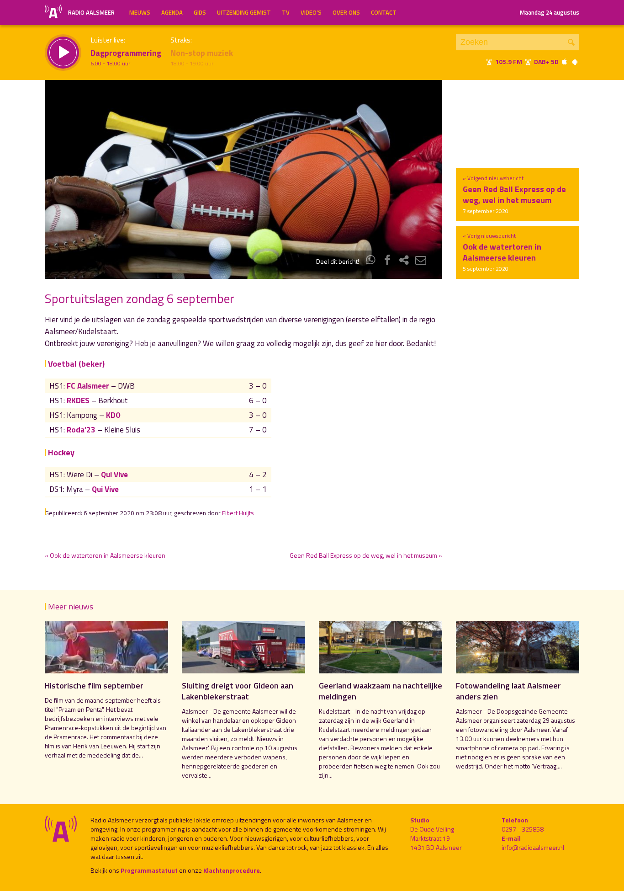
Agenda (172, 12)
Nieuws (139, 12)
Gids (200, 12)
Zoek (571, 42)
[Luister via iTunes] (564, 61)
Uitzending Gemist (244, 12)
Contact (384, 12)
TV (286, 12)
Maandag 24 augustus (549, 12)
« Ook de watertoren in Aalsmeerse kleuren (105, 555)
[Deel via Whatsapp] (371, 261)
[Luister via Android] (574, 61)
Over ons (346, 12)
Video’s (311, 12)
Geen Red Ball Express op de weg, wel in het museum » (366, 555)
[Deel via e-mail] (420, 261)
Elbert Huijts (238, 513)
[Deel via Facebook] (387, 261)
